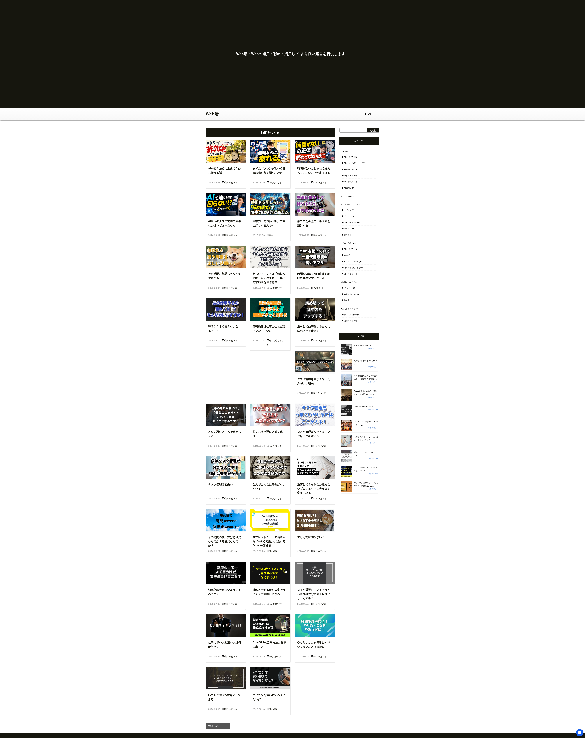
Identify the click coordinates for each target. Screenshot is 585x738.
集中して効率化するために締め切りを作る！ (313, 328)
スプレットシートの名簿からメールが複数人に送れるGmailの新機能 (269, 541)
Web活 (212, 114)
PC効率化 (318, 287)
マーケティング (350, 222)
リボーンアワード (351, 261)
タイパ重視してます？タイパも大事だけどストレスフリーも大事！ (313, 593)
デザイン (347, 210)
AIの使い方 (348, 169)
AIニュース (348, 181)
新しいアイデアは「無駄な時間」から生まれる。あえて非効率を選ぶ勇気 (269, 278)
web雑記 (347, 255)
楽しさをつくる (348, 308)
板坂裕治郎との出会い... (364, 345)
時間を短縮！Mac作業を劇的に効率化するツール (313, 276)
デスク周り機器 (350, 314)
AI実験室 (347, 188)
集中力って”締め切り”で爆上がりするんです (269, 223)
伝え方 (346, 228)
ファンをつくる (348, 204)
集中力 (272, 235)
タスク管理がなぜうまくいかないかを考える (313, 434)
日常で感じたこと (351, 267)
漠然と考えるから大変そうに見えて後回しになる (269, 591)
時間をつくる (275, 182)
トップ (368, 114)
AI (343, 151)
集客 (346, 234)
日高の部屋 (347, 243)
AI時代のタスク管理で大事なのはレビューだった (224, 223)
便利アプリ (348, 320)
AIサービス (348, 175)
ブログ (346, 216)
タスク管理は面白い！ (222, 484)
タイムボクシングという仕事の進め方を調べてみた (269, 170)
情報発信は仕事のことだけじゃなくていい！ (269, 328)
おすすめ (346, 196)
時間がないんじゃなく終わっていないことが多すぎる (313, 170)
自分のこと (348, 273)
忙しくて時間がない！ (311, 537)
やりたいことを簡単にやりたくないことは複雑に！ (313, 644)
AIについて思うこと (352, 163)
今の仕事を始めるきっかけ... (365, 406)
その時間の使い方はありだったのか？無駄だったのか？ (224, 541)
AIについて (348, 157)
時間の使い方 (230, 182)
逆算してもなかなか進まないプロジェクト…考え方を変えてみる (313, 488)
